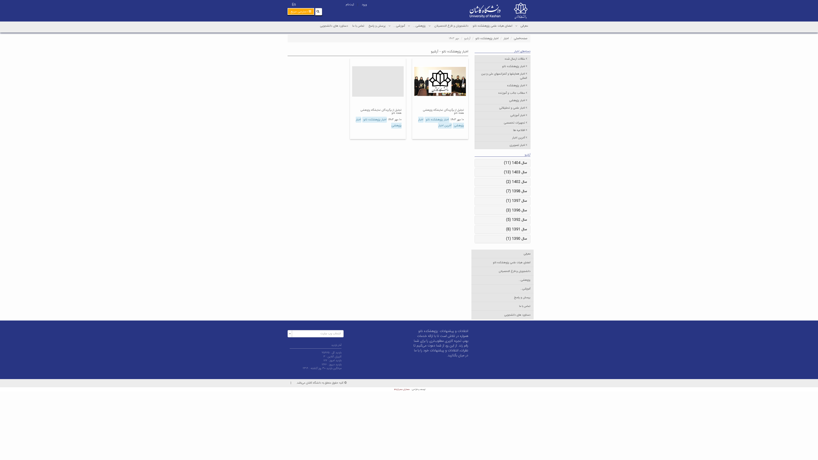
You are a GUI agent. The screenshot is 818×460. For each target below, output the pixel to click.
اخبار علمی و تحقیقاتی (512, 108)
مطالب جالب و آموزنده (511, 93)
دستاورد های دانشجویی (334, 26)
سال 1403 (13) (515, 172)
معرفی (524, 26)
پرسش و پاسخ (377, 26)
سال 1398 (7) (516, 191)
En (294, 5)
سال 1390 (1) (516, 239)
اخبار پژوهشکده (516, 85)
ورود (364, 4)
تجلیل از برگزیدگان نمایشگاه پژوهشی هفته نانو (443, 111)
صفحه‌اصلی (520, 38)
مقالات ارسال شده (515, 59)
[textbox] (317, 334)
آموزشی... (399, 26)
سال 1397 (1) (516, 201)
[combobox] (316, 333)
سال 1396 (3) (516, 210)
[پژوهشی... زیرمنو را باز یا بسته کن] (409, 26)
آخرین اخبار (444, 125)
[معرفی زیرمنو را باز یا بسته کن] (516, 26)
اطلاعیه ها (519, 130)
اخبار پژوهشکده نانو (486, 38)
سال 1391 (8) (516, 229)
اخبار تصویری (517, 145)
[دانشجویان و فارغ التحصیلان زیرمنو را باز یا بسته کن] (430, 26)
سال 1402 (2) (516, 182)
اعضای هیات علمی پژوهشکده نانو (492, 26)
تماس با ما (358, 26)
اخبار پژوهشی (517, 100)
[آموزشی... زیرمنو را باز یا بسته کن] (390, 26)
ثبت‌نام (350, 4)
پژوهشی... (419, 26)
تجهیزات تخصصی (514, 122)
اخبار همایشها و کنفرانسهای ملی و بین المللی (504, 76)
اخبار (506, 38)
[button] (301, 11)
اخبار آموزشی (517, 115)
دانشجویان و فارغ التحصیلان (451, 26)
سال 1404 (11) (515, 163)
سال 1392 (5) (516, 220)
